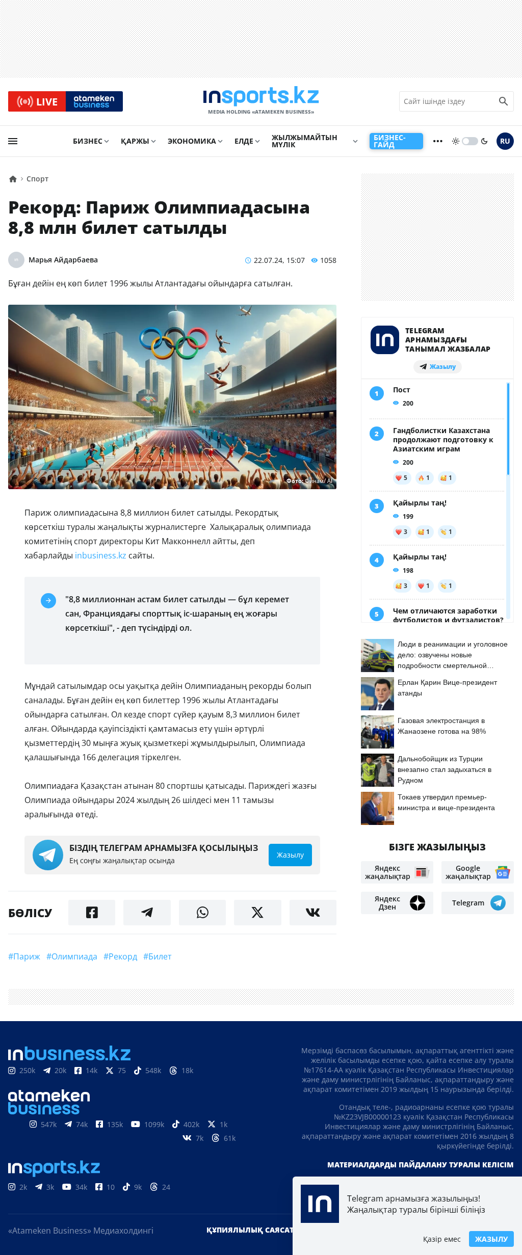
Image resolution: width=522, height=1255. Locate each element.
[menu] (13, 141)
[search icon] (503, 101)
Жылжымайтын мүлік (304, 140)
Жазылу (491, 1239)
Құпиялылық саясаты (253, 1230)
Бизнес (87, 141)
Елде (243, 141)
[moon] (484, 141)
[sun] (456, 141)
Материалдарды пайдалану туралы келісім (420, 1164)
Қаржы (135, 141)
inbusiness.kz (100, 555)
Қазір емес (442, 1239)
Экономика (192, 141)
